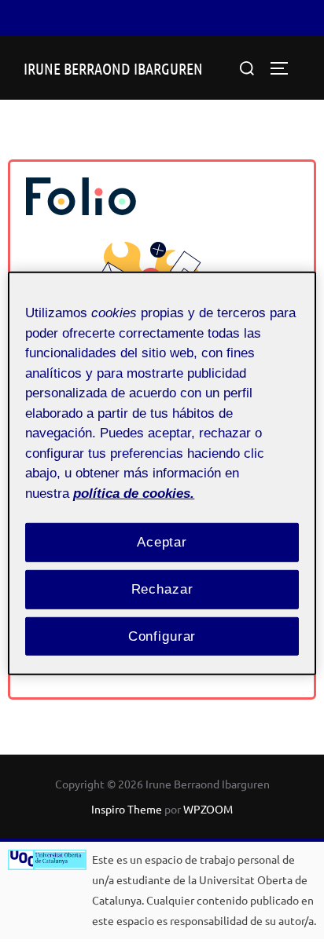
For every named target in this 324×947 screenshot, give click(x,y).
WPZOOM (208, 809)
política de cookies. (133, 492)
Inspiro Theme (126, 809)
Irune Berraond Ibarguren (113, 68)
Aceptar (162, 542)
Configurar (162, 635)
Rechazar (162, 589)
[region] (161, 473)
